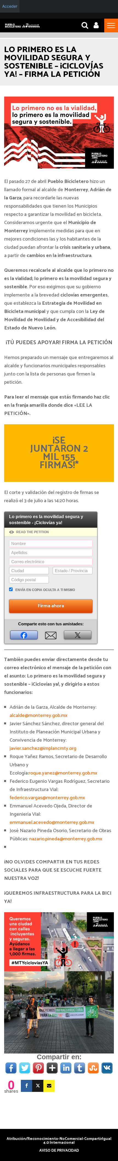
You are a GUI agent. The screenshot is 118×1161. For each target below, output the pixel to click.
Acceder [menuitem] (9, 6)
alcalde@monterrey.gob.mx (38, 715)
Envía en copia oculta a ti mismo (45, 590)
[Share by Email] (51, 635)
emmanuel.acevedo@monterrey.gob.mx (52, 822)
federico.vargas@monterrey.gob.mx (47, 798)
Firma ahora (51, 606)
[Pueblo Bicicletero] (22, 27)
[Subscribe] (49, 1086)
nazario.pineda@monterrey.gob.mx (65, 839)
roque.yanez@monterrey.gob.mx (63, 773)
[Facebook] (24, 635)
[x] (77, 635)
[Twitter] (37, 1086)
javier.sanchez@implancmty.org (43, 748)
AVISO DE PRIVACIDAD (59, 1151)
